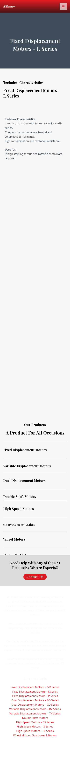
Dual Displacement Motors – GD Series (35, 704)
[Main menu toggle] (63, 6)
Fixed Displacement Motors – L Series (35, 691)
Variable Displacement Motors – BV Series (35, 709)
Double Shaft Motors (35, 718)
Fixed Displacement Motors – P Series (35, 696)
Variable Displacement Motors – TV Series (35, 713)
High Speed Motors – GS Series (35, 722)
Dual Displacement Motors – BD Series (35, 700)
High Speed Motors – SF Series (35, 731)
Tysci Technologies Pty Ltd (36, 749)
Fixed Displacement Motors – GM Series (35, 687)
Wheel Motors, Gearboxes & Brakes (35, 735)
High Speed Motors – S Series (35, 726)
